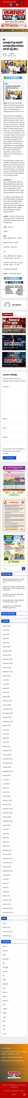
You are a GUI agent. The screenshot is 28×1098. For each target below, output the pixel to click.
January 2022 (7, 854)
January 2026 (7, 655)
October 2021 (7, 867)
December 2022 (8, 808)
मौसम (4, 1005)
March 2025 (6, 696)
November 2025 (8, 663)
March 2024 (6, 746)
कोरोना (4, 955)
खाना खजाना (6, 959)
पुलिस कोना (5, 984)
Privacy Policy (6, 1090)
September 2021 (8, 871)
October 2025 (7, 667)
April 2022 (6, 842)
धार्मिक (4, 980)
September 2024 (8, 721)
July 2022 (6, 829)
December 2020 (8, 908)
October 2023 (7, 767)
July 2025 (6, 680)
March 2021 (6, 896)
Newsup (24, 1085)
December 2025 (8, 659)
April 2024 (6, 742)
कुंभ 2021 (5, 951)
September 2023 (8, 771)
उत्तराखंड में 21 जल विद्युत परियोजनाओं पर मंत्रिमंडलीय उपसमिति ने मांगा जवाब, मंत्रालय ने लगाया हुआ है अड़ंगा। (9, 289)
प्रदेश (4, 39)
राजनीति (5, 1009)
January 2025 (7, 705)
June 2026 (6, 634)
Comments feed (7, 931)
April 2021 (6, 891)
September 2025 (8, 671)
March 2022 (6, 846)
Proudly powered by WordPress (10, 1085)
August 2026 (6, 626)
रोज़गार (4, 1017)
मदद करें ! (5, 992)
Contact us (22, 1090)
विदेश (4, 1021)
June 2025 (6, 684)
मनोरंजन (5, 996)
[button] (22, 30)
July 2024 (6, 730)
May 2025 (6, 688)
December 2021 (7, 858)
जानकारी (5, 971)
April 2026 (6, 642)
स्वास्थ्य (8, 357)
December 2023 (8, 759)
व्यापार (4, 1025)
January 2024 (7, 754)
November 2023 (8, 763)
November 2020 (8, 912)
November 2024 (8, 713)
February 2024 (7, 750)
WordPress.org (7, 936)
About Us (14, 1094)
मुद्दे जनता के (5, 1000)
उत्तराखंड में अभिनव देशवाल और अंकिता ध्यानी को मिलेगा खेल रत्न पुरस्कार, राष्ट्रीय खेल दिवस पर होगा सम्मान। (14, 588)
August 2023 (6, 775)
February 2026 (7, 651)
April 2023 (6, 792)
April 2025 (6, 692)
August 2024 (6, 725)
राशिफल (5, 1013)
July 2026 (6, 630)
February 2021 (7, 900)
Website (5, 437)
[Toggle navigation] (13, 30)
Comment (6, 386)
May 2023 (6, 788)
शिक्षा (4, 1029)
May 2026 (6, 638)
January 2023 (7, 804)
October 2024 (7, 717)
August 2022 (6, 825)
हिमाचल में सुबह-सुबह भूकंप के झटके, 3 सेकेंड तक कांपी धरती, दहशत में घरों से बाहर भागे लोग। (13, 328)
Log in (5, 923)
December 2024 (8, 709)
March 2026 (6, 647)
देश (7, 323)
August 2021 (6, 875)
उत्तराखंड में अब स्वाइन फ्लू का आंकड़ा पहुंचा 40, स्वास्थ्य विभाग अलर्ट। (14, 362)
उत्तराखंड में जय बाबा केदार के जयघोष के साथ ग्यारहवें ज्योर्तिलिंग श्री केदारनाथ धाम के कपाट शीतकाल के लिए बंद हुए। (18, 290)
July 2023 (6, 779)
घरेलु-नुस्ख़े (5, 967)
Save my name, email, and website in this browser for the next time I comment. (13, 451)
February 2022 (7, 850)
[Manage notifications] (24, 1094)
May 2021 (6, 887)
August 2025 (6, 676)
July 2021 (6, 879)
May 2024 (6, 738)
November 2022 (8, 813)
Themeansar (15, 1087)
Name (5, 418)
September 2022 (8, 821)
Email (5, 428)
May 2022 (6, 837)
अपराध (4, 946)
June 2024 (6, 734)
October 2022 (7, 817)
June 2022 (6, 833)
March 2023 (6, 796)
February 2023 (7, 800)
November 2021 (7, 862)
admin (12, 53)
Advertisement (14, 1090)
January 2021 (7, 904)
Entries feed (6, 927)
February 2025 (7, 701)
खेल (7, 340)
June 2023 (6, 784)
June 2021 (6, 883)
